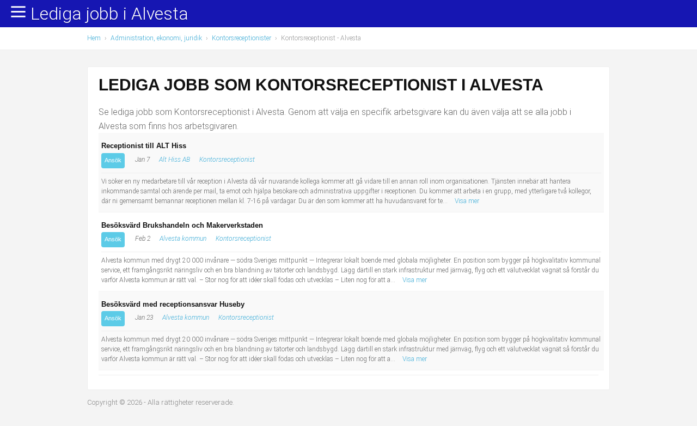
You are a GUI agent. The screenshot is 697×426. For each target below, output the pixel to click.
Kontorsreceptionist (227, 159)
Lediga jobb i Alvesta (109, 14)
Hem (94, 38)
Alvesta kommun (183, 238)
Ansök (113, 160)
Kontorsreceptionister (241, 38)
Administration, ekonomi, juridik (156, 38)
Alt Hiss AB (174, 159)
